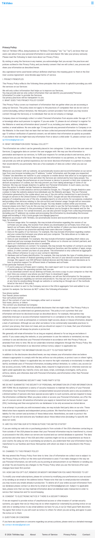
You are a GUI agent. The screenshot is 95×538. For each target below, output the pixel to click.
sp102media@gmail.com (13, 140)
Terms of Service (49, 534)
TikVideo (7, 3)
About (33, 534)
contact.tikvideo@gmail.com (17, 525)
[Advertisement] (47, 27)
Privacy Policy (70, 534)
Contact (86, 534)
